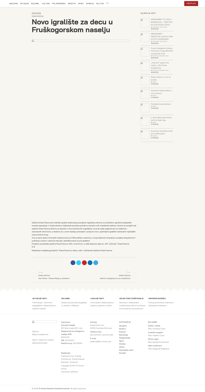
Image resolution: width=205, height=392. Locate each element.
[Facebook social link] (165, 3)
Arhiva (121, 347)
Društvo (155, 56)
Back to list (84, 275)
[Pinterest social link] (171, 3)
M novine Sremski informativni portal (54, 388)
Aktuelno (123, 326)
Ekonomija (123, 335)
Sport (165, 27)
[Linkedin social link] (174, 3)
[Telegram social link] (176, 3)
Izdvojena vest (157, 27)
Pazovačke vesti (126, 350)
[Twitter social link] (168, 3)
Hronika (122, 344)
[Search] (181, 3)
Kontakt (122, 353)
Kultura (154, 136)
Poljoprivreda (124, 338)
